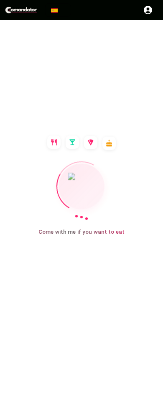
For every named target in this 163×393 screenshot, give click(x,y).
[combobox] (58, 10)
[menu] (22, 10)
